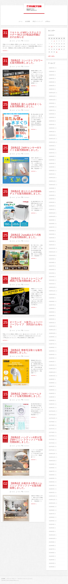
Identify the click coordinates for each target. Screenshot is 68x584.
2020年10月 (52, 294)
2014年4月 (51, 559)
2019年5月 (51, 351)
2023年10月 (52, 184)
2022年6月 (51, 230)
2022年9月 (51, 220)
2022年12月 (52, 213)
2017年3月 (51, 443)
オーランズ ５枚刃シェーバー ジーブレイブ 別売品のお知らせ (26, 324)
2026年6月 (51, 71)
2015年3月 (51, 528)
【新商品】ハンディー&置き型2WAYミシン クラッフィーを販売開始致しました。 (26, 439)
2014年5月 (51, 556)
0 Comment (26, 40)
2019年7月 (51, 344)
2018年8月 (51, 382)
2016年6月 (51, 474)
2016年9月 (51, 464)
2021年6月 (51, 269)
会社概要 (27, 21)
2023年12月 (52, 177)
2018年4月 (51, 397)
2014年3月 (51, 563)
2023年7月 (51, 191)
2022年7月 (51, 227)
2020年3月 (51, 319)
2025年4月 (51, 121)
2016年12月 (52, 453)
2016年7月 (51, 471)
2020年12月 (52, 287)
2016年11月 (52, 457)
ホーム (20, 21)
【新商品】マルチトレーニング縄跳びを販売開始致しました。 (26, 279)
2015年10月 (52, 503)
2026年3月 (51, 82)
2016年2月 (51, 489)
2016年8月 (51, 467)
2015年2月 (51, 531)
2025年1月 (51, 131)
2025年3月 (51, 124)
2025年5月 (51, 117)
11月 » (53, 56)
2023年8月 (51, 188)
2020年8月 (51, 301)
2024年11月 (52, 138)
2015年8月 (51, 510)
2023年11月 (52, 181)
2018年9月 (51, 379)
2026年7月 (51, 68)
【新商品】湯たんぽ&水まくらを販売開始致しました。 (26, 105)
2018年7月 (51, 386)
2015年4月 (51, 524)
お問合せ (47, 21)
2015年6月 (51, 517)
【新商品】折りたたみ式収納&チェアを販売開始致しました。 (26, 192)
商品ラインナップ (38, 21)
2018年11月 (52, 372)
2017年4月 (51, 439)
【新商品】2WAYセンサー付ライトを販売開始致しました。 (25, 149)
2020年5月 (51, 312)
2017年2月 (51, 446)
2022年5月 (51, 234)
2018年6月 (51, 390)
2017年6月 (51, 432)
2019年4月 (51, 354)
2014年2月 (51, 566)
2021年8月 (51, 262)
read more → (5, 50)
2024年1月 (51, 174)
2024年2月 (51, 170)
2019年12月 (52, 326)
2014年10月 (52, 538)
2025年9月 (51, 103)
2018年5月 (51, 393)
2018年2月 (51, 404)
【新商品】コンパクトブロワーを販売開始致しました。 (26, 61)
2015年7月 (51, 513)
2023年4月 (51, 198)
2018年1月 (51, 407)
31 (56, 52)
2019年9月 (51, 336)
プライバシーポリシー (11, 578)
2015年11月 (52, 499)
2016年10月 (52, 460)
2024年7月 (51, 152)
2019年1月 (51, 365)
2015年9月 (51, 506)
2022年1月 (51, 244)
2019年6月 (51, 347)
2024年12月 (52, 135)
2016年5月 (51, 478)
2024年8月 (51, 149)
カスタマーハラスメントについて (25, 578)
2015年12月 (52, 496)
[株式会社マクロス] (34, 10)
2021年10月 (52, 255)
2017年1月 (51, 450)
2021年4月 (51, 276)
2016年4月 (51, 482)
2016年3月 (51, 485)
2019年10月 (52, 333)
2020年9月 (51, 298)
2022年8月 (51, 223)
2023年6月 (51, 195)
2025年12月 (52, 92)
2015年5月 (51, 520)
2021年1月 (51, 283)
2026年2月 (51, 85)
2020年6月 (51, 308)
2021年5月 (51, 273)
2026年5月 (51, 75)
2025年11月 (52, 96)
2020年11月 (52, 290)
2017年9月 (51, 421)
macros (13, 40)
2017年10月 (52, 418)
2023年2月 (51, 206)
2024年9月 (51, 145)
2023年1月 (51, 209)
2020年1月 (51, 322)
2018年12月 (52, 368)
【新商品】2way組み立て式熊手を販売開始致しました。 (25, 236)
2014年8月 (51, 545)
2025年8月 (51, 106)
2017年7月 (51, 428)
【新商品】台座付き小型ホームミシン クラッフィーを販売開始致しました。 (26, 485)
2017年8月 (51, 425)
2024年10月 (52, 142)
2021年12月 (52, 248)
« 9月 (49, 56)
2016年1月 (51, 492)
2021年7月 (51, 266)
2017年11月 (52, 414)
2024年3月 (51, 167)
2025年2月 (51, 128)
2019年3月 (51, 358)
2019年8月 (51, 340)
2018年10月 (52, 375)
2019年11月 (52, 329)
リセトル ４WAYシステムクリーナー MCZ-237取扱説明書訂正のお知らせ (25, 34)
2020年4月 (51, 315)
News (19, 40)
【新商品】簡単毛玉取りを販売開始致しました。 (26, 351)
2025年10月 (52, 99)
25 (59, 49)
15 (51, 46)
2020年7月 (51, 305)
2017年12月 (52, 411)
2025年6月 (51, 114)
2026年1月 (51, 89)
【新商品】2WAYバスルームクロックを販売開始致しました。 (26, 395)
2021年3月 (51, 280)
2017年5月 (51, 436)
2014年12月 (52, 535)
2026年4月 (51, 78)
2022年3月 (51, 237)
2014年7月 (51, 549)
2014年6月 (51, 552)
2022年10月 (52, 216)
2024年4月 (51, 163)
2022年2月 (51, 241)
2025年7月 (51, 110)
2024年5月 (51, 160)
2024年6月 (51, 156)
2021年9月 (51, 259)
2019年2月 (51, 361)
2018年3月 (51, 400)
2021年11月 (52, 252)
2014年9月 (51, 542)
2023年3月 (51, 202)
